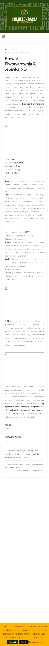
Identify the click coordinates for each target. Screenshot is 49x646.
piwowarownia (22, 457)
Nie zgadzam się (35, 642)
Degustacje (20, 451)
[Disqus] (24, 515)
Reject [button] (23, 642)
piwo (13, 457)
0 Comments (12, 49)
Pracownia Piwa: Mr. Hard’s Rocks (29, 471)
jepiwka (36, 454)
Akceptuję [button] (13, 642)
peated (7, 457)
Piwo (28, 451)
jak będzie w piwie (24, 454)
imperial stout (10, 454)
